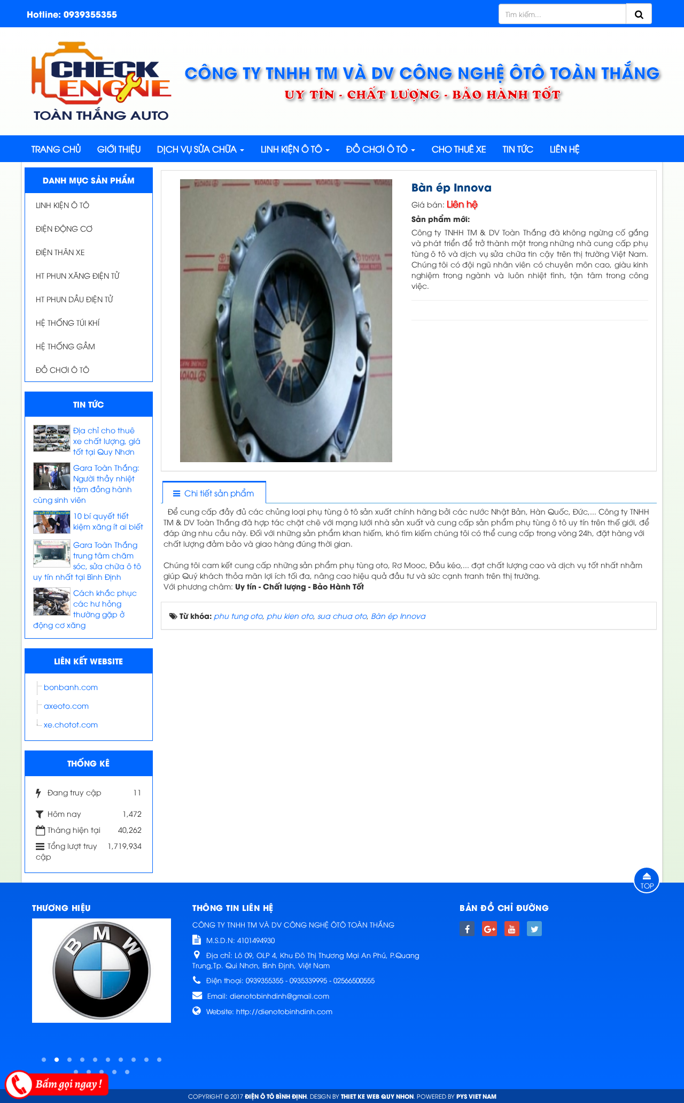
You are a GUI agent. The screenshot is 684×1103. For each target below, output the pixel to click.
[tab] (214, 492)
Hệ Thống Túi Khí (67, 322)
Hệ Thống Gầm (65, 346)
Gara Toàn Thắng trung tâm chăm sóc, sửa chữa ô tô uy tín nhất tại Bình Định (87, 560)
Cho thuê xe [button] (459, 149)
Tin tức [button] (518, 149)
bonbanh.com (71, 686)
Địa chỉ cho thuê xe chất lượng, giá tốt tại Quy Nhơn (107, 440)
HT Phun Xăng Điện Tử (77, 275)
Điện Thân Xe (60, 252)
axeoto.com (66, 705)
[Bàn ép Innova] (287, 320)
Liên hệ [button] (565, 149)
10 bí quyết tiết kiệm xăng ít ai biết (108, 520)
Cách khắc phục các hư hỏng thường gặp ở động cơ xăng (85, 608)
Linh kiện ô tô (62, 205)
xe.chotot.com (71, 724)
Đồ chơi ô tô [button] (378, 149)
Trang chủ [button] (56, 149)
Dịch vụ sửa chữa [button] (198, 149)
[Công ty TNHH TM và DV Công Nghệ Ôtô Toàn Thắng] (101, 80)
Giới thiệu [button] (119, 149)
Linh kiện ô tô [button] (292, 149)
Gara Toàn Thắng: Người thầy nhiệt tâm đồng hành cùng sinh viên (86, 483)
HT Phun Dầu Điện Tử (74, 299)
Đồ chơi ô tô (62, 369)
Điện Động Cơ (64, 228)
